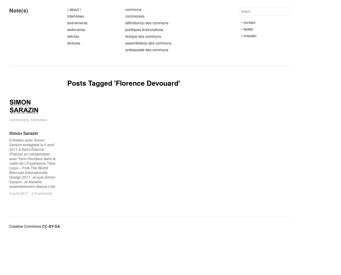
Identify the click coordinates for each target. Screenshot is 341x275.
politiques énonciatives (144, 29)
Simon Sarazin (23, 133)
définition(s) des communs (146, 22)
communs (133, 9)
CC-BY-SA (51, 226)
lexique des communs (143, 36)
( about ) (74, 9)
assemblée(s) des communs (148, 43)
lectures (73, 43)
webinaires (76, 29)
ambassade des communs (146, 49)
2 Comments (41, 193)
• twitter (247, 29)
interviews (75, 16)
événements (77, 22)
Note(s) (18, 10)
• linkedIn (249, 35)
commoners (135, 16)
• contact (248, 22)
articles (73, 36)
